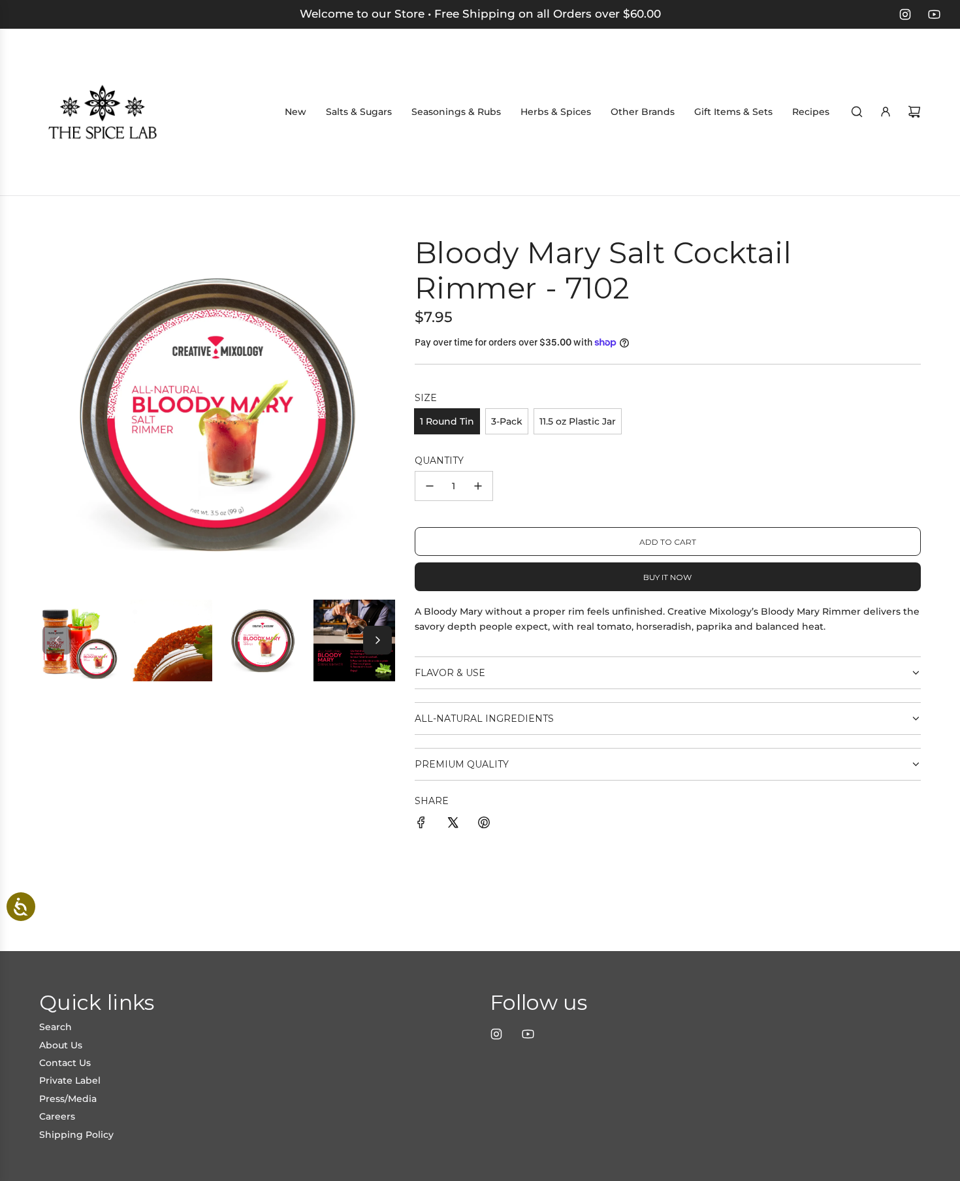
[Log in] (885, 111)
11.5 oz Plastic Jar (577, 421)
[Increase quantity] (478, 486)
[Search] (856, 111)
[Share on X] (452, 824)
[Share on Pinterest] (484, 824)
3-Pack (506, 421)
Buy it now (667, 577)
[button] (56, 640)
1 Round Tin (447, 421)
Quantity (439, 460)
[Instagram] (905, 14)
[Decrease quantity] (429, 486)
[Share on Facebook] (421, 824)
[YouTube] (934, 14)
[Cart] (914, 111)
